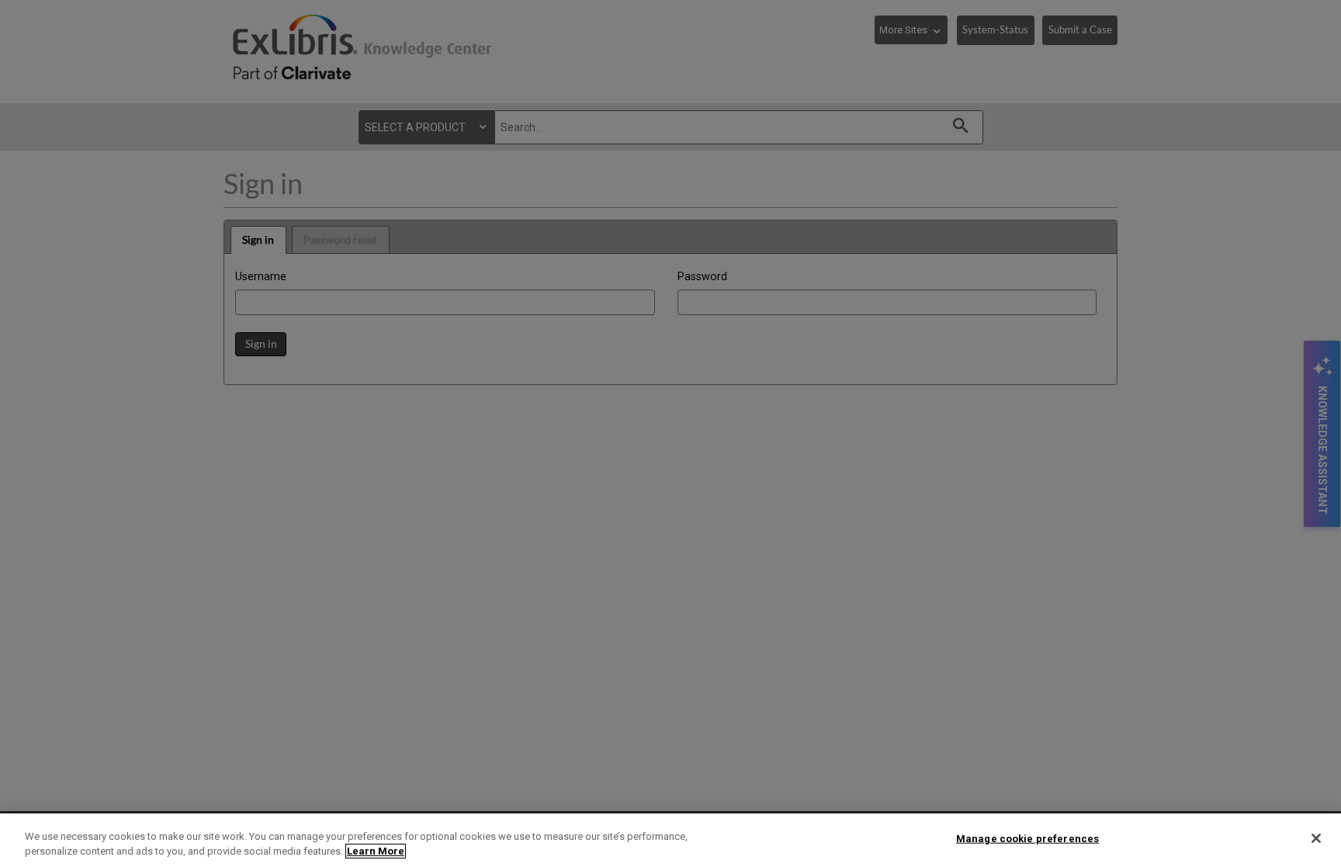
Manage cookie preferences (1027, 838)
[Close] (1316, 838)
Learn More (375, 851)
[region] (670, 840)
